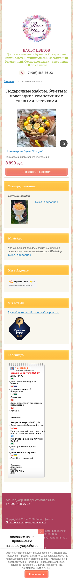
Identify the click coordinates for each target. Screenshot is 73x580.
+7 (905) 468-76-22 (39, 73)
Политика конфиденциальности (26, 522)
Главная (9, 81)
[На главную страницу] (36, 29)
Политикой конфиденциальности (46, 561)
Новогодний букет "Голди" (24, 151)
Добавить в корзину (36, 172)
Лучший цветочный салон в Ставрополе (33, 312)
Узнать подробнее (46, 201)
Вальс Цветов (36, 50)
